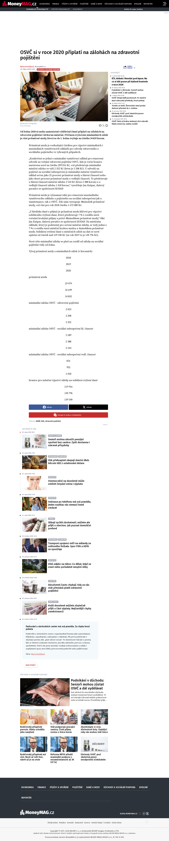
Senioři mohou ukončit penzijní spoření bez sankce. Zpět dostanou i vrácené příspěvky (69, 442)
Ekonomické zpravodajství (37, 9)
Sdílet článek (129, 67)
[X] (103, 125)
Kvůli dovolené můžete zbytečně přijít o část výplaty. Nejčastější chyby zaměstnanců (69, 608)
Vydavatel (79, 823)
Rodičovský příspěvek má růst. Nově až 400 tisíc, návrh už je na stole (33, 757)
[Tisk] (106, 125)
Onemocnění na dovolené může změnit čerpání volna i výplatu (66, 482)
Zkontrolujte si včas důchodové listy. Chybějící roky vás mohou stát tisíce (94, 729)
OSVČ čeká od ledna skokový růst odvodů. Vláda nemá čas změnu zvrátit (130, 122)
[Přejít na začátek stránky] (147, 823)
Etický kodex (53, 823)
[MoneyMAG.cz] (19, 3)
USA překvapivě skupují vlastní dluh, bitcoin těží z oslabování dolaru (68, 462)
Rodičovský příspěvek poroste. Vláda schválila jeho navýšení (32, 729)
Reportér (148, 4)
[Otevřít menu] (164, 4)
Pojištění (84, 4)
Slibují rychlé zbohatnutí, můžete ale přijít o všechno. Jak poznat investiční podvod (69, 525)
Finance (55, 4)
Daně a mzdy (96, 4)
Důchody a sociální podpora (118, 4)
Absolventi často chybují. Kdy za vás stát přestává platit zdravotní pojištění (68, 587)
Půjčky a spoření (69, 4)
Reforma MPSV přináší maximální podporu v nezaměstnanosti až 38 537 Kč (62, 758)
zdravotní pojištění (53, 421)
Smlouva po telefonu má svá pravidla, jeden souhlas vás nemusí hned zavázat (69, 504)
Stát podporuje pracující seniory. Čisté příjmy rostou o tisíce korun (62, 729)
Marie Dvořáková (27, 67)
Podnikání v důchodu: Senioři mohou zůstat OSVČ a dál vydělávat (127, 91)
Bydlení (137, 4)
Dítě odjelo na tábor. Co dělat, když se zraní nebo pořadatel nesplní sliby (69, 565)
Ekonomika (44, 4)
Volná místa (116, 823)
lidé (42, 421)
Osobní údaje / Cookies (100, 823)
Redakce (62, 823)
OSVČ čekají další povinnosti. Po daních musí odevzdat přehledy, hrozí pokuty (129, 99)
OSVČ (38, 421)
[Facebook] (100, 125)
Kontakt (70, 823)
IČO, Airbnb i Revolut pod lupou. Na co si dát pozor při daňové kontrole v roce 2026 (130, 81)
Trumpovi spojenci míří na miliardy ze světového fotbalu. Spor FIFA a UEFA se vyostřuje (69, 546)
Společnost (78, 9)
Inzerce (87, 823)
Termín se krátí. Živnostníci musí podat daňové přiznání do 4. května (128, 107)
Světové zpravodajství (60, 9)
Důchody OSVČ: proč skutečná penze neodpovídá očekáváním (128, 114)
